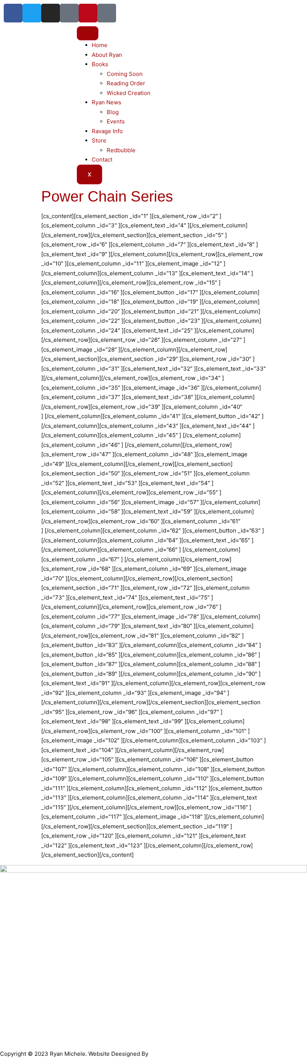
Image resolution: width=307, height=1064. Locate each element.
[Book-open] (106, 13)
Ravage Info (107, 131)
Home (99, 45)
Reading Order (126, 83)
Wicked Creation (129, 92)
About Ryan (107, 54)
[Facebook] (13, 13)
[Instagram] (50, 13)
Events (116, 121)
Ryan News (106, 102)
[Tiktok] (69, 13)
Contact (102, 159)
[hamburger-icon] (87, 33)
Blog (113, 112)
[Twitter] (31, 13)
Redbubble (121, 150)
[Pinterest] (88, 13)
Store (99, 140)
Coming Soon (125, 73)
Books (100, 64)
